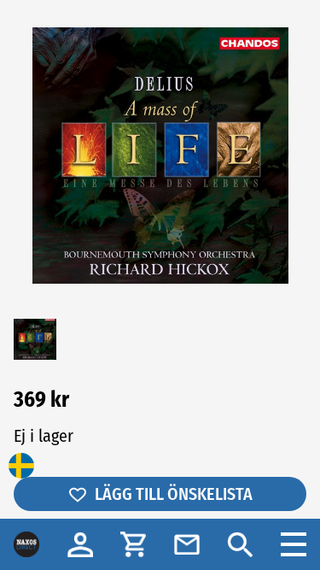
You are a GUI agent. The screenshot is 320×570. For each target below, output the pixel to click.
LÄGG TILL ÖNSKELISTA (174, 494)
